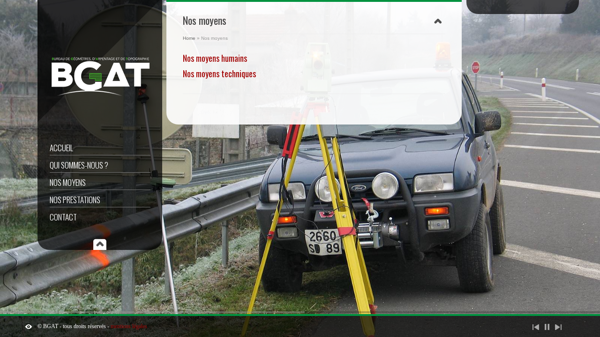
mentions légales (129, 326)
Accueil (61, 148)
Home (189, 38)
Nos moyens (68, 182)
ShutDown (28, 326)
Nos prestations (75, 199)
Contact (63, 217)
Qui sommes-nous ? (79, 165)
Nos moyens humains (215, 58)
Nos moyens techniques (219, 73)
